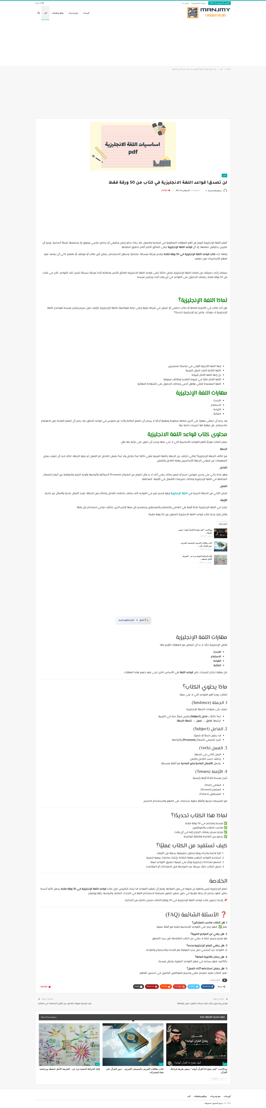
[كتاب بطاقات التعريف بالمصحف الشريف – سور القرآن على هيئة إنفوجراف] (220, 546)
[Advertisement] (133, 43)
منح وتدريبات (73, 13)
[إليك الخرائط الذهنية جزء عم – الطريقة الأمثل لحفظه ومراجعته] (220, 560)
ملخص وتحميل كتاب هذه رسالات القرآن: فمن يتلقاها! (202, 1005)
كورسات (86, 13)
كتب (45, 13)
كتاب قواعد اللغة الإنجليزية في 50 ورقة (133, 621)
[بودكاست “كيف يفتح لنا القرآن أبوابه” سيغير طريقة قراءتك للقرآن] (220, 533)
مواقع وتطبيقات (58, 13)
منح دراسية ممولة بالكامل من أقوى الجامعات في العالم (65, 1005)
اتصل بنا (185, 3)
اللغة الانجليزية (215, 982)
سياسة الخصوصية (198, 3)
